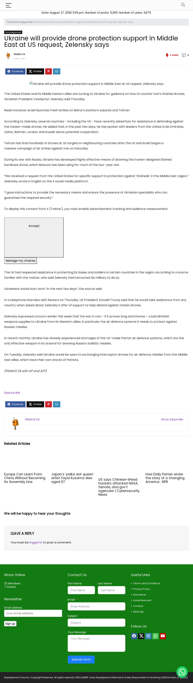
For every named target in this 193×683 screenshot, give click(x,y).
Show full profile (172, 419)
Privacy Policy (141, 589)
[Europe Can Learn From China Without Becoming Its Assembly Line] (25, 455)
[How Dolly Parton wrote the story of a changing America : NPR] (167, 455)
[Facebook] (134, 636)
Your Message (77, 632)
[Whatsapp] (155, 636)
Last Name (105, 583)
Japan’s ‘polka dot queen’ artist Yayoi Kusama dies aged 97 (72, 478)
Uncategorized (23, 22)
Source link (12, 393)
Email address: (13, 608)
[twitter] (141, 636)
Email (71, 599)
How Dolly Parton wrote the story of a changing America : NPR (165, 478)
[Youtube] (163, 636)
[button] (182, 672)
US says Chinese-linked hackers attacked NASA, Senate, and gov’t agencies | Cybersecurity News (119, 487)
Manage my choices (20, 260)
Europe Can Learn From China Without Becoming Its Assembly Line (24, 478)
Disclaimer (139, 594)
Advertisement (142, 600)
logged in (35, 542)
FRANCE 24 (19, 54)
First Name (75, 583)
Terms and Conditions (146, 583)
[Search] (183, 5)
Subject (73, 616)
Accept (34, 226)
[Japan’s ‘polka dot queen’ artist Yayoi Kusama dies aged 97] (73, 455)
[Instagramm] (148, 636)
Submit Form (81, 659)
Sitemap (138, 611)
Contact (138, 606)
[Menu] (8, 5)
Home (10, 22)
